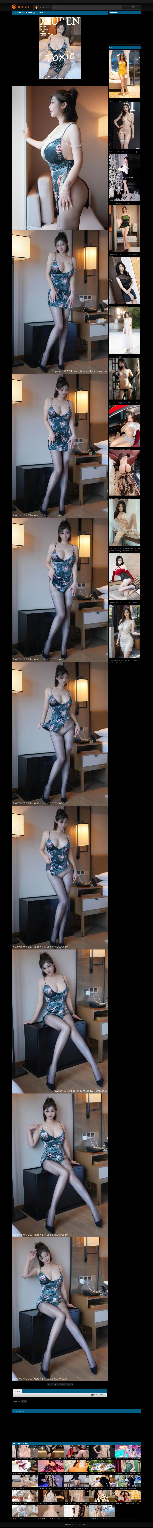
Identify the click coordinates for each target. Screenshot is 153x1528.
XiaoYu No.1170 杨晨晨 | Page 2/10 (119, 204)
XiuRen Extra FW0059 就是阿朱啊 (126, 1488)
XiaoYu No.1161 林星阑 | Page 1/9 (119, 357)
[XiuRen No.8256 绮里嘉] (102, 1466)
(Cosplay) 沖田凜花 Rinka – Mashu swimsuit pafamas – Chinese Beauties (25, 1459)
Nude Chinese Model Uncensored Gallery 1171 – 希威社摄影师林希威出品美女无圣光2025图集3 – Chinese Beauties (128, 1473)
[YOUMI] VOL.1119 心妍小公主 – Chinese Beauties (51, 1459)
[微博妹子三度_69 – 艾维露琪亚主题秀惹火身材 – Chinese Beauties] (51, 1466)
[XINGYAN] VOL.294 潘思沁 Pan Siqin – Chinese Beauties (128, 1503)
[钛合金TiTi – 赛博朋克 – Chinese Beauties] (128, 1451)
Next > (70, 1384)
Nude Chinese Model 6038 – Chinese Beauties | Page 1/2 (124, 152)
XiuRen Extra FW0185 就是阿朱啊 (100, 1518)
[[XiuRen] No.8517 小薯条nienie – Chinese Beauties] (102, 1496)
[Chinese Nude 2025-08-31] (25, 1496)
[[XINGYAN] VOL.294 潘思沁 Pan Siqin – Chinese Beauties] (128, 1496)
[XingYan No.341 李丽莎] (51, 1496)
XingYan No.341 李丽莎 (45, 1503)
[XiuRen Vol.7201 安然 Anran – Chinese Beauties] (51, 1511)
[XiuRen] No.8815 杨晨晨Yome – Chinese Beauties (76, 1488)
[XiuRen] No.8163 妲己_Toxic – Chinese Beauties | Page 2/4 (123, 255)
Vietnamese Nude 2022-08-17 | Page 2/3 (121, 498)
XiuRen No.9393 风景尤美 (20, 1473)
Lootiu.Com (21, 6)
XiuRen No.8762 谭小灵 (19, 1488)
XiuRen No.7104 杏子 (18, 1518)
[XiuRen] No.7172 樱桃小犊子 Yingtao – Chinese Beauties (76, 1473)
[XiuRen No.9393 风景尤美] (25, 1466)
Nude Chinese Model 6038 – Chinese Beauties (102, 1459)
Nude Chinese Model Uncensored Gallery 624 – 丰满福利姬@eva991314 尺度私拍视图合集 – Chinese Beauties (102, 1488)
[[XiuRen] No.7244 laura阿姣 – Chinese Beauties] (76, 1496)
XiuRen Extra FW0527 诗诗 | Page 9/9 (120, 101)
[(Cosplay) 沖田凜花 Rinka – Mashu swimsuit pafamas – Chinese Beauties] (25, 1451)
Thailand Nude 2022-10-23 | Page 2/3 (120, 449)
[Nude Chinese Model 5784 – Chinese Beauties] (76, 1451)
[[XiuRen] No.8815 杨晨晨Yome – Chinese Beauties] (76, 1481)
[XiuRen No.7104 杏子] (25, 1511)
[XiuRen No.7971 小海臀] (51, 1481)
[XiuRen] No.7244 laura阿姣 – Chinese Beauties (76, 1503)
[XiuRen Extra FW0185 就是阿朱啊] (102, 1511)
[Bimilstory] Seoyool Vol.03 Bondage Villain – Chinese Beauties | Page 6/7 (124, 403)
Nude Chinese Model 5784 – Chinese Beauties (76, 1459)
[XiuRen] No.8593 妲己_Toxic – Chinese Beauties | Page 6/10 (123, 603)
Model (24, 1402)
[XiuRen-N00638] (76, 1511)
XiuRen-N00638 (69, 1518)
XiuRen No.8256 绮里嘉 (97, 1473)
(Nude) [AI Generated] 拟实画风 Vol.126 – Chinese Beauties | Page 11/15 (123, 661)
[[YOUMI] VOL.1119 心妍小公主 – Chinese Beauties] (51, 1451)
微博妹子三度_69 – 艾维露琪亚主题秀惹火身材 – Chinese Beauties (51, 1473)
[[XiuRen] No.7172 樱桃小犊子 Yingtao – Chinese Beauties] (76, 1466)
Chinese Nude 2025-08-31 (20, 1503)
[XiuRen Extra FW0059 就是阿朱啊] (128, 1481)
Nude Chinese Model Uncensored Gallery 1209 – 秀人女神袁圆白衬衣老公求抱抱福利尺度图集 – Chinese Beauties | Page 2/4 (124, 550)
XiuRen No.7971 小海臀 (45, 1488)
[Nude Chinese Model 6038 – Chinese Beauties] (102, 1451)
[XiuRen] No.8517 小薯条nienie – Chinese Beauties (102, 1503)
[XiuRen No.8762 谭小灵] (25, 1481)
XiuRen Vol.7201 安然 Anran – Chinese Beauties (51, 1518)
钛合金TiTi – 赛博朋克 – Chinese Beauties (128, 1459)
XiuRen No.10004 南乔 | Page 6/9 (118, 306)
